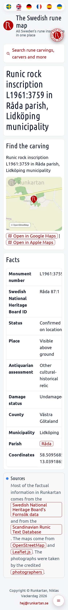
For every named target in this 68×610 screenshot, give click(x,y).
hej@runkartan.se (34, 603)
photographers (27, 572)
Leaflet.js (22, 551)
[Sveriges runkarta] (8, 25)
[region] (34, 204)
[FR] (39, 6)
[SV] (8, 6)
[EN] (18, 6)
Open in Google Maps (34, 235)
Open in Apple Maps (32, 242)
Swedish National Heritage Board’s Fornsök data (30, 509)
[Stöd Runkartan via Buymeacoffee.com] (57, 35)
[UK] (59, 6)
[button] (34, 199)
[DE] (29, 6)
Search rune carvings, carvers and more (33, 53)
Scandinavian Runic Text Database (31, 529)
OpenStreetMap (28, 545)
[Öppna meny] (58, 600)
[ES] (49, 6)
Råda (46, 443)
